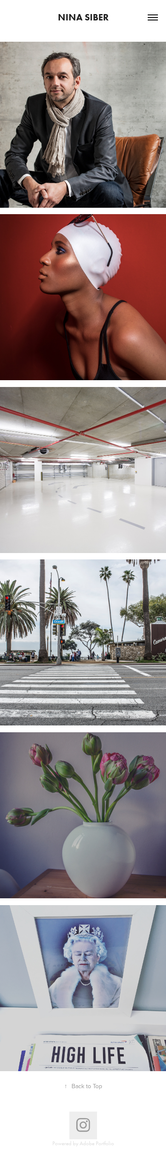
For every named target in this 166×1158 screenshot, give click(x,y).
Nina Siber (83, 17)
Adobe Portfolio (97, 1143)
